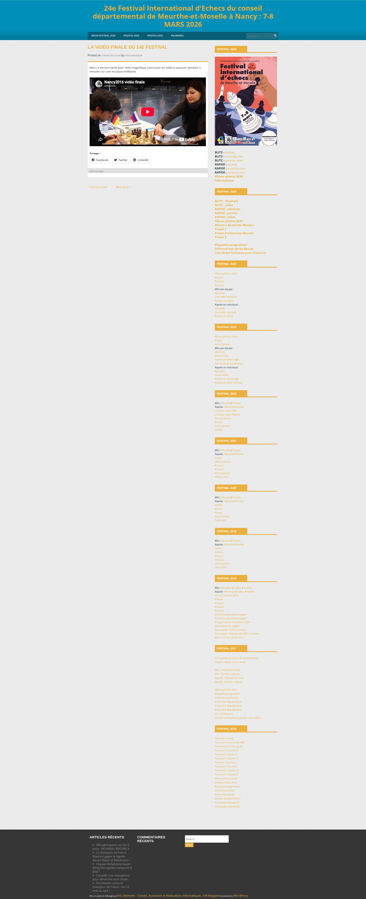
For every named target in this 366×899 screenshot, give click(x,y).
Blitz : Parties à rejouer (227, 674)
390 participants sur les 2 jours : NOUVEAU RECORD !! (110, 847)
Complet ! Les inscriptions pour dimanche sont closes (111, 877)
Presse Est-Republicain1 (228, 701)
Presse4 (219, 610)
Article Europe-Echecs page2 (230, 618)
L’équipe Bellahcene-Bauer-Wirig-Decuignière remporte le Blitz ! (112, 867)
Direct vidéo (221, 355)
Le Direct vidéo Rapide (227, 414)
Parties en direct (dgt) (227, 359)
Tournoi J (231, 762)
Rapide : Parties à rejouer (229, 682)
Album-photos (223, 418)
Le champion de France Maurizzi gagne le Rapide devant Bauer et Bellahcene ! (111, 856)
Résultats (220, 293)
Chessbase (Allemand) (227, 806)
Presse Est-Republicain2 (228, 705)
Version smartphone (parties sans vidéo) (238, 717)
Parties (237, 403)
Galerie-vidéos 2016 (226, 782)
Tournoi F (231, 754)
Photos (219, 508)
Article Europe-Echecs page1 (230, 614)
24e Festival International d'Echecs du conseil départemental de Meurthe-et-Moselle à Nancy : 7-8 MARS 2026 (183, 16)
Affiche (219, 429)
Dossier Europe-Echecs (227, 798)
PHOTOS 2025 (155, 35)
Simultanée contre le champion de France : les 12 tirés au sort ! (110, 887)
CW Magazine (212, 895)
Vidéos (218, 458)
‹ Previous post (97, 187)
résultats (230, 152)
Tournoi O (220, 774)
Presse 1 (219, 556)
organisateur (133, 55)
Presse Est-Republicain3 (228, 709)
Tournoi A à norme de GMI (230, 742)
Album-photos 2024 (226, 273)
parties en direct (234, 160)
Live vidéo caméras (225, 296)
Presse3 (219, 285)
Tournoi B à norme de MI (229, 746)
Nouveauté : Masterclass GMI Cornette (237, 633)
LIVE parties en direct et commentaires (236, 658)
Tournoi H (232, 758)
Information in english (227, 626)
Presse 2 (219, 559)
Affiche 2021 (222, 477)
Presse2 (219, 281)
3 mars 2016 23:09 (111, 55)
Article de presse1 (225, 790)
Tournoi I (220, 762)
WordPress (241, 895)
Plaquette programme (227, 693)
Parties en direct (224, 300)
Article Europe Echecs (227, 697)
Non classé (96, 171)
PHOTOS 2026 (131, 35)
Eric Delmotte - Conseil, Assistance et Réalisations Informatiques (159, 895)
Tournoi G (220, 758)
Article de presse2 (225, 794)
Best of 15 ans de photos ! (229, 637)
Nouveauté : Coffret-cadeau (230, 629)
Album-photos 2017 (226, 689)
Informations (222, 344)
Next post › (123, 187)
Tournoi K (220, 766)
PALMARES (177, 35)
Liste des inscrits (224, 738)
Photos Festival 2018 (226, 595)
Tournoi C (220, 750)
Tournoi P (232, 774)
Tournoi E (220, 754)
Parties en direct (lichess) (229, 363)
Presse (218, 340)
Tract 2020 (220, 520)
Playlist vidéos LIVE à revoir (230, 662)
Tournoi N (233, 770)
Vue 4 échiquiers (224, 713)
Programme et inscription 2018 (232, 622)
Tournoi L (232, 766)
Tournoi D (232, 750)
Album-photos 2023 (226, 336)
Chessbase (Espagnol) (227, 802)
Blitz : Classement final (227, 670)
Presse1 (219, 277)
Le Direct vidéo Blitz (226, 410)
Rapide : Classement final (229, 678)
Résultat (226, 403)
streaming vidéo (234, 156)
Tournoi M (221, 770)
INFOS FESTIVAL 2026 (104, 35)
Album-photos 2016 (226, 778)
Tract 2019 (220, 567)
